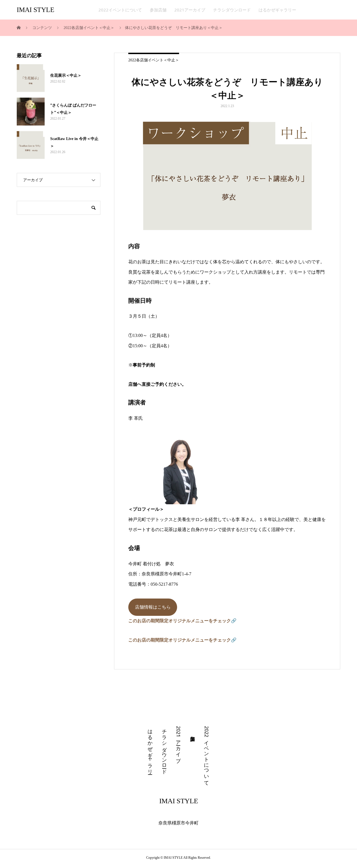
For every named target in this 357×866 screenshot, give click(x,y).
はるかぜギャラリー (277, 10)
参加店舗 (158, 10)
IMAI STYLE (35, 9)
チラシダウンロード (232, 10)
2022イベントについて (120, 10)
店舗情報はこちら (153, 607)
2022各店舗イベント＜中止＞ (153, 60)
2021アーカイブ (189, 10)
